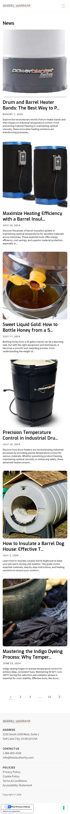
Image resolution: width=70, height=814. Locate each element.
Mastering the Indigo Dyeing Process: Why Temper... (33, 654)
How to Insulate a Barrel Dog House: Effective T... (33, 546)
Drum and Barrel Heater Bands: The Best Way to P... (31, 105)
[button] (63, 6)
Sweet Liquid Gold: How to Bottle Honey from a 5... (30, 327)
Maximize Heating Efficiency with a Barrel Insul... (32, 216)
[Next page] (59, 697)
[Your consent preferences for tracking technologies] (63, 807)
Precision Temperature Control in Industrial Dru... (30, 435)
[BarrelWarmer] (17, 6)
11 (49, 697)
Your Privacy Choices (20, 807)
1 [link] (10, 697)
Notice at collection (11, 811)
